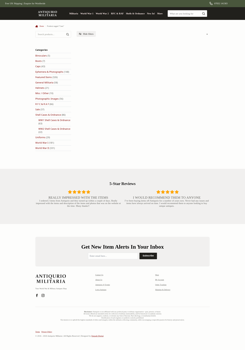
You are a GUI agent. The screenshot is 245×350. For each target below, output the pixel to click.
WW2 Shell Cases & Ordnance (54, 128)
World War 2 (102, 13)
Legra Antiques (100, 290)
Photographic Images (47, 98)
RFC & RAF (117, 13)
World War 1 (86, 13)
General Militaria (44, 82)
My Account (159, 280)
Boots (38, 60)
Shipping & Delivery (162, 290)
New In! (151, 13)
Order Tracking (160, 285)
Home (42, 26)
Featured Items (43, 77)
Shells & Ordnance (135, 13)
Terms (37, 332)
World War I (41, 142)
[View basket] (236, 3)
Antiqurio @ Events (102, 285)
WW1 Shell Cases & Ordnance (54, 120)
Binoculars (41, 55)
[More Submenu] (164, 13)
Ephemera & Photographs (49, 71)
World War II (42, 148)
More (160, 13)
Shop (157, 275)
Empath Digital (97, 336)
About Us (98, 280)
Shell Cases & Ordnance (48, 114)
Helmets (39, 87)
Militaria (73, 13)
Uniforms (40, 137)
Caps (38, 66)
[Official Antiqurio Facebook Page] (36, 295)
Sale (37, 109)
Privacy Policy (46, 332)
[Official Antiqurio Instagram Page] (43, 295)
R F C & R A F (42, 104)
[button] (86, 34)
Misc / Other (42, 93)
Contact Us (99, 275)
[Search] (203, 13)
